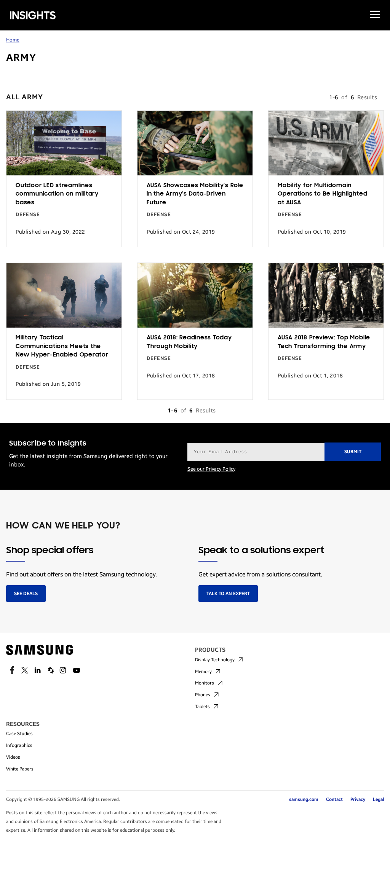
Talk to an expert (228, 593)
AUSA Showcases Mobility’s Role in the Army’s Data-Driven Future (195, 194)
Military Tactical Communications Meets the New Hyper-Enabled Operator (62, 346)
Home (12, 40)
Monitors (204, 683)
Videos (13, 757)
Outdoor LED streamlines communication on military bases (57, 194)
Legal (378, 799)
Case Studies (19, 733)
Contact (334, 799)
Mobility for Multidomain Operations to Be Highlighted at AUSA (322, 194)
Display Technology (215, 659)
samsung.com (303, 799)
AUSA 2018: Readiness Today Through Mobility (189, 342)
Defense (28, 215)
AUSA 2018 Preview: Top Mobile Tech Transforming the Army (324, 342)
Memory (203, 671)
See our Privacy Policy (211, 469)
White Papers (20, 769)
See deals (26, 593)
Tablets (202, 706)
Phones (202, 694)
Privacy (357, 799)
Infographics (19, 745)
